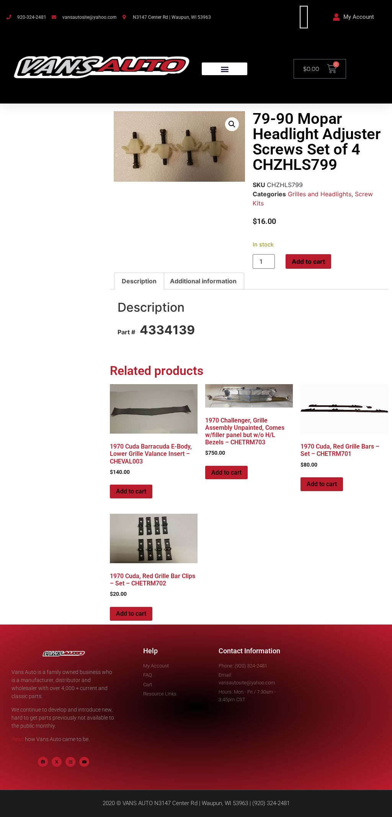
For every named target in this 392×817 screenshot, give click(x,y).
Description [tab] (139, 281)
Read (17, 739)
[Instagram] (70, 762)
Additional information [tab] (203, 281)
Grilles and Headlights (319, 194)
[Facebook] (43, 762)
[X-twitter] (57, 762)
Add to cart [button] (131, 491)
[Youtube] (84, 762)
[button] (224, 68)
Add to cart (308, 261)
